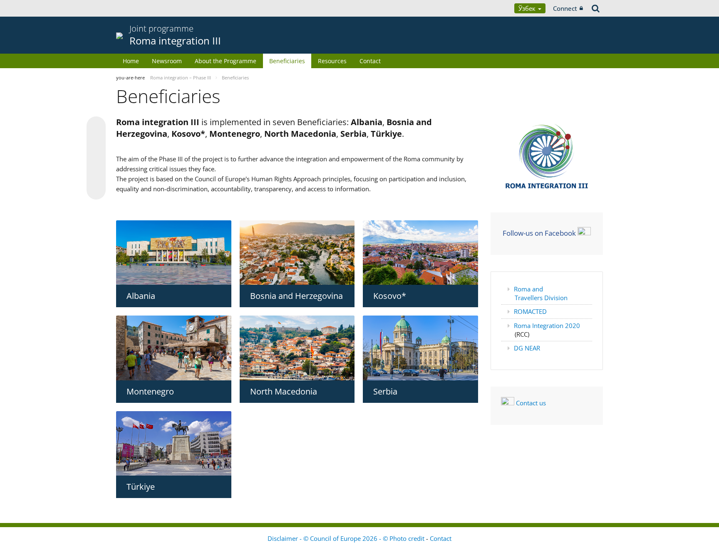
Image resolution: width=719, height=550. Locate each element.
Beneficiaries (287, 61)
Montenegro (150, 391)
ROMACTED (530, 311)
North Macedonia (283, 391)
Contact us (531, 403)
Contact (370, 61)
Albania (140, 295)
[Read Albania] (173, 252)
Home (131, 61)
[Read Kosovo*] (420, 252)
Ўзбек (527, 8)
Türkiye (140, 486)
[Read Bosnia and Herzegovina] (297, 252)
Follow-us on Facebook (539, 232)
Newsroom (167, 61)
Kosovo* (389, 295)
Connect (565, 8)
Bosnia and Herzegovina (296, 295)
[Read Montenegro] (173, 348)
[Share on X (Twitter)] (96, 142)
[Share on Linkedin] (96, 174)
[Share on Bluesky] (96, 127)
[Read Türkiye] (173, 443)
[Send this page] (96, 190)
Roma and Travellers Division (541, 293)
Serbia (385, 391)
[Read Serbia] (420, 348)
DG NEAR (527, 348)
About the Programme (225, 61)
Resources (332, 61)
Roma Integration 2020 (547, 325)
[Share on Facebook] (96, 158)
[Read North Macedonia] (297, 348)
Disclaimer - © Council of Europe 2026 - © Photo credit (347, 538)
